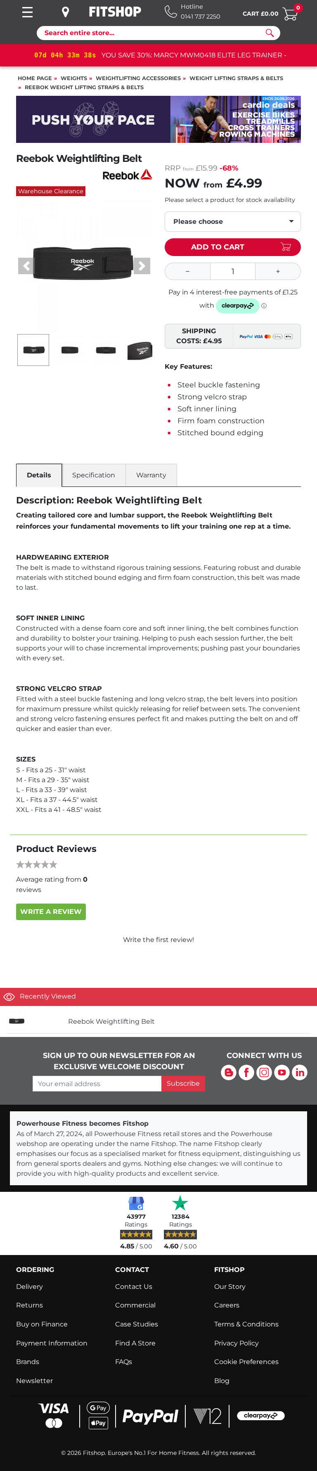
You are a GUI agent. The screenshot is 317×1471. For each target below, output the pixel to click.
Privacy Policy (236, 1343)
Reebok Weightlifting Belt (111, 1021)
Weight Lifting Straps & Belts (236, 78)
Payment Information (52, 1343)
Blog (221, 1381)
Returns (29, 1305)
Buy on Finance (42, 1324)
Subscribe (183, 1083)
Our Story (230, 1287)
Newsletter (34, 1381)
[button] (26, 266)
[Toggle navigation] (27, 12)
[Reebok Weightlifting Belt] (34, 1021)
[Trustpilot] (180, 1202)
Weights (74, 78)
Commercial (135, 1305)
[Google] (136, 1202)
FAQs (123, 1362)
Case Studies (136, 1324)
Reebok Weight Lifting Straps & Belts (84, 87)
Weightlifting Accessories (138, 78)
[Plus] (278, 271)
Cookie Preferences (246, 1362)
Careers (226, 1305)
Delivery (29, 1287)
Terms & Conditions (246, 1324)
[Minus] (187, 271)
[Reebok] (127, 174)
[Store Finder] (71, 12)
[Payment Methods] (158, 1415)
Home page (35, 78)
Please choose (198, 221)
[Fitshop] (115, 11)
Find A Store (135, 1343)
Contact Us (133, 1287)
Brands (27, 1362)
